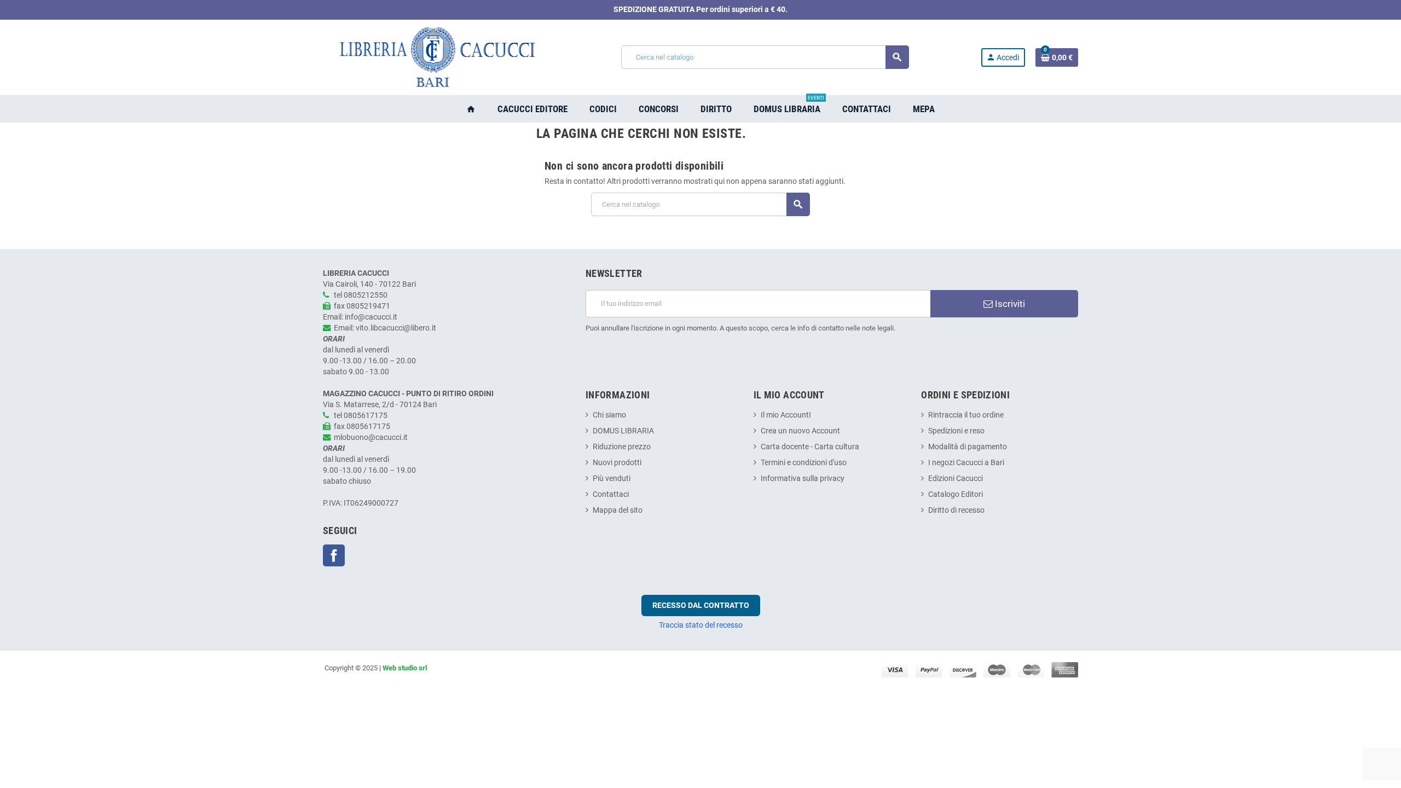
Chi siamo (609, 415)
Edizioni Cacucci (955, 478)
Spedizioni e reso (956, 431)
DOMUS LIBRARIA (623, 431)
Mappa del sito (617, 510)
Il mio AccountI (786, 415)
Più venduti (611, 478)
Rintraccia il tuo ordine (966, 415)
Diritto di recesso (956, 510)
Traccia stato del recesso (701, 625)
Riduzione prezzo (622, 446)
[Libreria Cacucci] (436, 57)
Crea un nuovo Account (800, 431)
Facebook (334, 555)
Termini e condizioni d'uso (804, 462)
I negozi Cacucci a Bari (966, 462)
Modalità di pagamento (967, 446)
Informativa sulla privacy (802, 478)
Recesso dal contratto (700, 605)
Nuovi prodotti (617, 462)
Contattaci (611, 494)
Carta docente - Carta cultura (810, 446)
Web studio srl (405, 668)
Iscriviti (1009, 303)
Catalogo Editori (955, 494)
